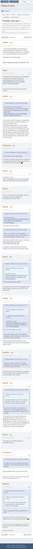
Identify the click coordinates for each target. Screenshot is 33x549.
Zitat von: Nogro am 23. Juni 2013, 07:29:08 (16, 103)
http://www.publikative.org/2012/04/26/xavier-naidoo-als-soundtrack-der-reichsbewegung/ (16, 180)
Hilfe (8, 545)
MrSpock (6, 484)
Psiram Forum (8, 5)
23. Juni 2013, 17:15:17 (8, 259)
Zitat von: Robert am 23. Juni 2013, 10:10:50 (16, 213)
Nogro (5, 70)
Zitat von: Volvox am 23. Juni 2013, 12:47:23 (16, 230)
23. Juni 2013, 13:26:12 (8, 209)
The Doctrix (7, 452)
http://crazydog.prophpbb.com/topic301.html (16, 62)
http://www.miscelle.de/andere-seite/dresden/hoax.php (12, 242)
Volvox (5, 189)
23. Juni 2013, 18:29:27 (8, 385)
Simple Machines (22, 547)
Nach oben (5, 534)
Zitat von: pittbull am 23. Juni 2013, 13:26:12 (16, 263)
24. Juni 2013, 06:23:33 (8, 455)
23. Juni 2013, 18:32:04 (8, 437)
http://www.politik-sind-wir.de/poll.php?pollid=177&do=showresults (14, 82)
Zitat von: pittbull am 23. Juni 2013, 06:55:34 (16, 152)
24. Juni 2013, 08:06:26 (8, 486)
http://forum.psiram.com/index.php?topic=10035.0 (16, 343)
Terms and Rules (14, 545)
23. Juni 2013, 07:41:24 (8, 99)
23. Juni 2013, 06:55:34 (8, 45)
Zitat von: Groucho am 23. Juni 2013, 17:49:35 (16, 390)
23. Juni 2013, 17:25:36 (8, 301)
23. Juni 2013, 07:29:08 (8, 73)
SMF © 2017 (15, 547)
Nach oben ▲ (22, 545)
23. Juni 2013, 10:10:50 (8, 173)
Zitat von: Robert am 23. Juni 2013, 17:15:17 (16, 305)
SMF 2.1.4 (9, 547)
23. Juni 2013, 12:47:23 (8, 191)
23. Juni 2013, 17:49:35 (8, 355)
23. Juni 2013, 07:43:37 (8, 148)
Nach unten (5, 37)
